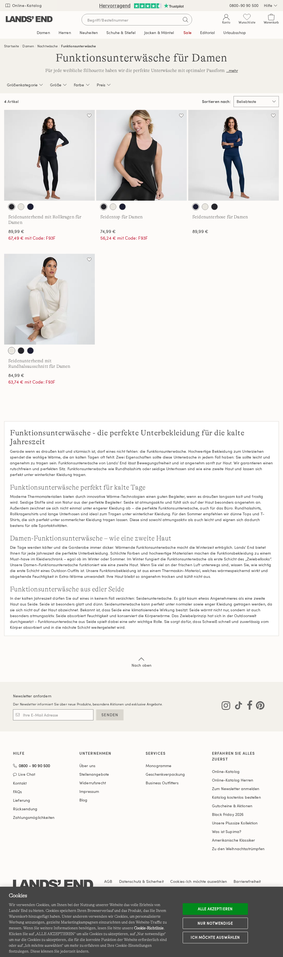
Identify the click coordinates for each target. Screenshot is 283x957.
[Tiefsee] (30, 206)
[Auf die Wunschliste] (89, 115)
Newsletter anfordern (32, 696)
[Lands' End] (29, 19)
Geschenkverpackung (165, 774)
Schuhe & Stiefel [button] (120, 32)
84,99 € (16, 375)
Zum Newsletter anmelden (235, 788)
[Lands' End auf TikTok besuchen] (236, 706)
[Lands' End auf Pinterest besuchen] (258, 706)
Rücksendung (25, 808)
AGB (108, 881)
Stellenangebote (94, 774)
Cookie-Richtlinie (149, 928)
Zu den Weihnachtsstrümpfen (238, 848)
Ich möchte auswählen (215, 937)
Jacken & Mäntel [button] (159, 32)
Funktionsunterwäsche (78, 46)
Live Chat (26, 774)
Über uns (87, 765)
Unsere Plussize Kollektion (235, 823)
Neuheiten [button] (89, 32)
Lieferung (21, 800)
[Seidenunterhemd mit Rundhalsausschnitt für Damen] (49, 299)
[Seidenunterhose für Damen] (233, 155)
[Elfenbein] (21, 206)
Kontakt (20, 783)
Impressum (89, 791)
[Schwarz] (11, 206)
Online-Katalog (26, 5)
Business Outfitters (162, 782)
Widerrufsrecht (92, 782)
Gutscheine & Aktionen (232, 805)
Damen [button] (43, 32)
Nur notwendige (215, 922)
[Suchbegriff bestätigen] (185, 19)
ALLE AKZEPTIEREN (215, 908)
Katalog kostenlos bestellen (236, 797)
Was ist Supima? (226, 831)
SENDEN (109, 714)
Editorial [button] (207, 32)
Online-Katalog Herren (232, 780)
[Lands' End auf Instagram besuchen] (226, 706)
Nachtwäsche (47, 46)
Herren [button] (65, 32)
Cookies (177, 881)
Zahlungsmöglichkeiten (33, 817)
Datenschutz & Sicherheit (141, 881)
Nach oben (141, 665)
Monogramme (158, 765)
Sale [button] (188, 32)
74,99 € (108, 231)
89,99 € (16, 231)
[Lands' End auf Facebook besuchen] (248, 706)
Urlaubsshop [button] (234, 32)
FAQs (17, 791)
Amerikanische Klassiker (233, 840)
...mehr (232, 70)
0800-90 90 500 (243, 5)
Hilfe (268, 5)
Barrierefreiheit (247, 881)
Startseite (11, 46)
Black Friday (227, 814)
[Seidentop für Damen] (141, 155)
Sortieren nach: (216, 101)
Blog (83, 800)
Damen (28, 46)
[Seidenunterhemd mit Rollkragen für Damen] (49, 155)
